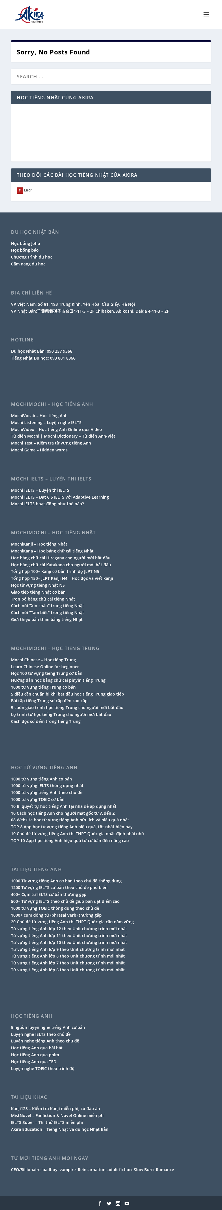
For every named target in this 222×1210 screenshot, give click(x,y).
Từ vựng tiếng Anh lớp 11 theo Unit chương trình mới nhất (69, 935)
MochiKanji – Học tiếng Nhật (39, 544)
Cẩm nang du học (28, 264)
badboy (50, 1169)
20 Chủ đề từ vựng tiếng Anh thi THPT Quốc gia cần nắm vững (72, 921)
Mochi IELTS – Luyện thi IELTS (40, 490)
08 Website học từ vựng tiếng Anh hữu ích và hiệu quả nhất (70, 820)
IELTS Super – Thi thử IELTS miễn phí (47, 1122)
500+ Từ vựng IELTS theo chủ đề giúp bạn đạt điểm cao (65, 901)
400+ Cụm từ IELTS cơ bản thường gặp (48, 894)
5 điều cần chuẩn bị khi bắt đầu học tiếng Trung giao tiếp (67, 694)
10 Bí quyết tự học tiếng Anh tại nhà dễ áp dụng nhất (63, 806)
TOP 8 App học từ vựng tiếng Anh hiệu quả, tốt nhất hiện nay (72, 826)
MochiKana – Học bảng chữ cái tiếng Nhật (52, 551)
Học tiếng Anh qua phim (35, 1054)
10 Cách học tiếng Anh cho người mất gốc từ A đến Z (63, 813)
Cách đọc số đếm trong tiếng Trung (46, 721)
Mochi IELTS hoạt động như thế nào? (47, 503)
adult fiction (120, 1169)
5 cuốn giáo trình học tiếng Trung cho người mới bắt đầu (67, 707)
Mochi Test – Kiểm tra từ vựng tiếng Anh (51, 443)
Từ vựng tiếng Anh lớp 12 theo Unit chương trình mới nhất (69, 928)
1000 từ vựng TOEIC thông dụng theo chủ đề (55, 908)
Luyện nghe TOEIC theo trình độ (43, 1068)
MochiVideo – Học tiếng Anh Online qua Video (56, 429)
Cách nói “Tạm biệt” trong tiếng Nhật (47, 612)
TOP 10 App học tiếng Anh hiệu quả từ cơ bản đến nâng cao (70, 840)
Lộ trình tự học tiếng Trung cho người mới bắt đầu (61, 714)
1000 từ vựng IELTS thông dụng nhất (47, 785)
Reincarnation (92, 1169)
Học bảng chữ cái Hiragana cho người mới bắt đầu (60, 558)
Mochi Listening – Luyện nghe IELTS (46, 422)
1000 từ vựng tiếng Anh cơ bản (41, 779)
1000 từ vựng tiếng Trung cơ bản (43, 687)
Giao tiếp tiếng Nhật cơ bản (38, 592)
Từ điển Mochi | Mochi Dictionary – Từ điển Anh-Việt (63, 436)
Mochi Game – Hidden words (39, 450)
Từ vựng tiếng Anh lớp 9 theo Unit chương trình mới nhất (68, 949)
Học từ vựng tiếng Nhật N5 (38, 585)
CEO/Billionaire (25, 1169)
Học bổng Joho (25, 243)
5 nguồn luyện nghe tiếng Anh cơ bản (48, 1027)
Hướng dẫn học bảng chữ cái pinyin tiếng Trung (58, 680)
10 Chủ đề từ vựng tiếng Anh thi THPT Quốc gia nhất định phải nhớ (77, 833)
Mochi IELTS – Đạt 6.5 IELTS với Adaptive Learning (60, 497)
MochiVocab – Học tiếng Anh (39, 415)
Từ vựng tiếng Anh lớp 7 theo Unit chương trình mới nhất (68, 963)
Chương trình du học (31, 257)
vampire (68, 1169)
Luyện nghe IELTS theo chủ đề (41, 1034)
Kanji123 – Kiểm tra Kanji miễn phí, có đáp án (55, 1108)
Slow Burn (144, 1169)
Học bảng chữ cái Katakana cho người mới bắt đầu (61, 564)
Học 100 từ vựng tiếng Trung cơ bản (46, 673)
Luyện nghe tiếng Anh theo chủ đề (45, 1041)
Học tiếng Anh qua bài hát (37, 1048)
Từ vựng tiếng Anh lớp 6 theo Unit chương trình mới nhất (68, 969)
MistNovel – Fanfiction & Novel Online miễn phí (58, 1115)
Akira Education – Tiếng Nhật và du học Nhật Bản (59, 1129)
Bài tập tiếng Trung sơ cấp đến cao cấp (49, 700)
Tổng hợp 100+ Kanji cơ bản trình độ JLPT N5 (55, 571)
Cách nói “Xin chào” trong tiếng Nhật (47, 605)
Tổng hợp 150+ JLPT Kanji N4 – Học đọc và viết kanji (62, 578)
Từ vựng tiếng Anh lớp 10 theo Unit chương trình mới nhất (69, 942)
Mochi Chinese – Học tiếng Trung (43, 659)
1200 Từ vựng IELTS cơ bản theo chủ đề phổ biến (59, 887)
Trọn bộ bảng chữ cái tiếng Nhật (43, 599)
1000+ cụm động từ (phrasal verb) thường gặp (56, 915)
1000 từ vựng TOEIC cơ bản (37, 799)
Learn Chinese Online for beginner (45, 666)
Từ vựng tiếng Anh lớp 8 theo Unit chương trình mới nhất (68, 956)
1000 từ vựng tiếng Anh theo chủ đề (46, 792)
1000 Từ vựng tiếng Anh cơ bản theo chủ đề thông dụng (66, 881)
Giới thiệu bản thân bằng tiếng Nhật (47, 619)
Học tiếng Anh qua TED (33, 1061)
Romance (165, 1169)
